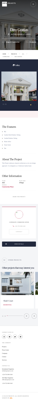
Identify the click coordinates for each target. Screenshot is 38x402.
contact (4, 356)
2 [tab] (34, 105)
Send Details (19, 244)
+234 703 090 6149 (20, 226)
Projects (14, 54)
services (4, 360)
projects (4, 346)
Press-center (5, 350)
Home (4, 54)
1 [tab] (31, 105)
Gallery (17, 65)
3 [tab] (36, 105)
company (4, 353)
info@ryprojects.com (7, 371)
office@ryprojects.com (8, 379)
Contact (19, 231)
